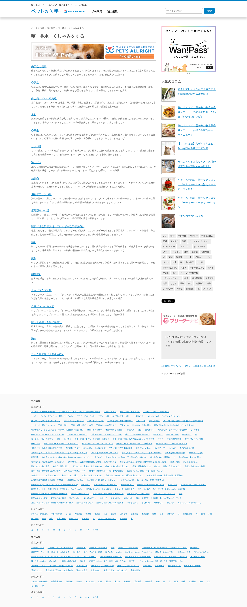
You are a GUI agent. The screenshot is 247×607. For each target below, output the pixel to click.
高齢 (174, 273)
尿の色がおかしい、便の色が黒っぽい (171, 443)
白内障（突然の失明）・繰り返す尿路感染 (106, 471)
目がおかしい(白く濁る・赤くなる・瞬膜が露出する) (142, 480)
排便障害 (35, 457)
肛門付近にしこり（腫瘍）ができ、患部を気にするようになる (56, 489)
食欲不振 (170, 503)
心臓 (105, 514)
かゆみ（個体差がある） (130, 412)
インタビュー (169, 246)
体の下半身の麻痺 (94, 430)
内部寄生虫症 (56, 581)
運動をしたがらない (84, 503)
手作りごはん (207, 236)
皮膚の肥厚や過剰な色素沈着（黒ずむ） (47, 480)
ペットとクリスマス (189, 273)
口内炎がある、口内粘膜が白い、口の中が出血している (164, 548)
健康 (186, 252)
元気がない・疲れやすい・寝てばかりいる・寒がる (178, 430)
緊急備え (190, 289)
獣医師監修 (197, 278)
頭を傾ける (146, 503)
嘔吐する (67, 439)
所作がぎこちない (196, 453)
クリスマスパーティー (200, 241)
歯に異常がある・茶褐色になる (162, 457)
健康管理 (210, 278)
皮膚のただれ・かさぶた (92, 475)
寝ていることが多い (113, 552)
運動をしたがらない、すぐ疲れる (59, 570)
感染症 (113, 514)
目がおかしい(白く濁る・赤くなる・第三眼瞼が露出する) (54, 485)
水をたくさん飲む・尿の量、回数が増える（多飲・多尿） (143, 462)
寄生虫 (88, 514)
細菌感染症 (187, 514)
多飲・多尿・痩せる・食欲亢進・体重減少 (92, 439)
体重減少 (130, 430)
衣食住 (179, 289)
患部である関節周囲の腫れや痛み (104, 453)
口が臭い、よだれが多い (128, 548)
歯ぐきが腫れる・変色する (111, 557)
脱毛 (184, 241)
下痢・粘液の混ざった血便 (82, 425)
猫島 (209, 283)
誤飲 (182, 283)
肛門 (203, 514)
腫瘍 (44, 519)
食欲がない (158, 503)
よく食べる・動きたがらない (43, 425)
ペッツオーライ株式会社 (173, 373)
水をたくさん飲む (197, 557)
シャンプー (168, 289)
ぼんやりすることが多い (74, 421)
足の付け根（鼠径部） (107, 519)
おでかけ (194, 236)
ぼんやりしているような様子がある (45, 421)
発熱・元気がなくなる (172, 466)
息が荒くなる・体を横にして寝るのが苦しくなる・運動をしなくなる (59, 453)
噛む (172, 236)
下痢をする (124, 425)
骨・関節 (123, 519)
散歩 (174, 262)
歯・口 (117, 581)
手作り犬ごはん (170, 268)
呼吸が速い (186, 434)
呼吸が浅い (158, 434)
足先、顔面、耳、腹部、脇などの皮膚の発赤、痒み (52, 503)
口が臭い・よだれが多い (77, 434)
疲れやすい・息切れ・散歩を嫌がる (87, 466)
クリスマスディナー (172, 278)
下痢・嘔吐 (62, 425)
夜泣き (160, 439)
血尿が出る (128, 498)
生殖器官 (145, 514)
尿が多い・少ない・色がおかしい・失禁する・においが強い (149, 552)
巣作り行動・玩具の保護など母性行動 (46, 448)
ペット (166, 262)
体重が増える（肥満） (114, 430)
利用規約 (165, 366)
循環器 (97, 514)
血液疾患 (85, 519)
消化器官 (134, 514)
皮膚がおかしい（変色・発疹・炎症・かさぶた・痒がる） (112, 561)
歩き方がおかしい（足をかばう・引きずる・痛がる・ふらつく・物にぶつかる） (63, 557)
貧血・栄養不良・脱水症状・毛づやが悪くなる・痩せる (158, 498)
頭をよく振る (132, 503)
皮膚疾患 (170, 514)
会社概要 (197, 366)
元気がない (149, 430)
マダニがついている (95, 421)
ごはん (198, 257)
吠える (211, 268)
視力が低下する (174, 566)
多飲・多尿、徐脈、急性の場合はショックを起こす (133, 439)
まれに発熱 (140, 421)
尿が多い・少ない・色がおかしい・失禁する (134, 443)
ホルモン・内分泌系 (39, 514)
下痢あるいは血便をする (106, 425)
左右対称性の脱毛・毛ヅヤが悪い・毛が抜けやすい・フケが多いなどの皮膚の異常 (99, 448)
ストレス (207, 289)
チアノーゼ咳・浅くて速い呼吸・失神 (113, 416)
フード (166, 252)
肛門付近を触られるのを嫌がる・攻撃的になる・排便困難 (161, 489)
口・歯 (68, 514)
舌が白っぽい (74, 498)
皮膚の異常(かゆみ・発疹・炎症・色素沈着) (164, 475)
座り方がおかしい (143, 448)
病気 (190, 283)
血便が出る (115, 498)
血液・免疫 (61, 519)
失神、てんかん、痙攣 (93, 552)
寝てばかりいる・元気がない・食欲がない (61, 443)
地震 (165, 283)
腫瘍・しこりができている (164, 494)
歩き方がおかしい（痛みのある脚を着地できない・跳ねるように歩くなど (72, 457)
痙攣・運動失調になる (142, 466)
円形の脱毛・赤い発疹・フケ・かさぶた (47, 434)
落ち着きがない (90, 498)
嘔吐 (58, 439)
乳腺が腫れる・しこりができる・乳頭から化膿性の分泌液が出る (57, 430)
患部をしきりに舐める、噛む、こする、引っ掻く (141, 453)
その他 (95, 530)
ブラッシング (184, 246)
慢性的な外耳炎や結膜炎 (175, 453)
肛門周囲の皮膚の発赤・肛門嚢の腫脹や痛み (49, 494)
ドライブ (176, 252)
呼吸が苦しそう (172, 434)
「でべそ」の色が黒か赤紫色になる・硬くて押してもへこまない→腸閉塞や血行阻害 (65, 412)
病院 (171, 257)
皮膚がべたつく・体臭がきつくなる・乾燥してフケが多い (54, 475)
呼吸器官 (78, 514)
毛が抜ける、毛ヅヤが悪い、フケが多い (170, 557)
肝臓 (210, 514)
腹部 (51, 519)
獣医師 (179, 257)
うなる (173, 283)
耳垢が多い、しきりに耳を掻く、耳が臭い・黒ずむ (52, 566)
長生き (183, 268)
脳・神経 (35, 519)
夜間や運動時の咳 (174, 439)
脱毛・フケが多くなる (80, 494)
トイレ (208, 257)
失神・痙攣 (35, 443)
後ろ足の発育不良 (187, 448)
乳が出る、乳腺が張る (98, 548)
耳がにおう (172, 485)
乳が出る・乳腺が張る (142, 425)
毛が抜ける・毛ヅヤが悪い (190, 457)
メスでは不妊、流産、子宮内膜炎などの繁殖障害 (183, 421)
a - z (87, 530)
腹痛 (180, 494)
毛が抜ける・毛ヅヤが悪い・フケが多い (47, 462)
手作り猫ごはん (197, 268)
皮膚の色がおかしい (75, 480)
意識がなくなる (184, 552)
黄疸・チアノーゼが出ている (189, 503)
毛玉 (186, 278)
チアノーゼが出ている (85, 416)
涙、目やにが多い (190, 462)
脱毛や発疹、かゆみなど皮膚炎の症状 (108, 494)
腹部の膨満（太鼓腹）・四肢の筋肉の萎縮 (48, 498)
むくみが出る (154, 421)
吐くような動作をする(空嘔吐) (137, 434)
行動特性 (205, 252)
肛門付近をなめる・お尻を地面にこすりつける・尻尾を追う (110, 489)
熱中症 (195, 252)
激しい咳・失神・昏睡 (40, 466)
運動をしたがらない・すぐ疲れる (110, 503)
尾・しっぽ (90, 581)
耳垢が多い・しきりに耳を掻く (193, 485)
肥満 (165, 241)
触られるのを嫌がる (192, 566)
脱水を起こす (81, 566)
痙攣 (154, 514)
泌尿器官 (123, 514)
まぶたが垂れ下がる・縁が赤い (120, 421)
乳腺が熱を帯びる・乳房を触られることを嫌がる (174, 425)
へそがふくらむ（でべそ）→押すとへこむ (164, 416)
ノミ (165, 236)
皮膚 (161, 514)
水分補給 (199, 283)
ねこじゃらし (200, 246)
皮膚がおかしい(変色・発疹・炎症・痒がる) (145, 471)
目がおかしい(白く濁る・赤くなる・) (102, 480)
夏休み (166, 273)
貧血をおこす (36, 570)
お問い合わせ (208, 366)
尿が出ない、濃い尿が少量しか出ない (97, 443)
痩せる (157, 466)
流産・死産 (175, 462)
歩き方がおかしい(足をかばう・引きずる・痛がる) (125, 457)
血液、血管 (73, 519)
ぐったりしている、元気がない (60, 548)
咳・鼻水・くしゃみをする (42, 439)
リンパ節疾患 (56, 514)
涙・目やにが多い (38, 561)
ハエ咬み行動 (138, 416)
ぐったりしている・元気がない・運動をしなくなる (52, 416)
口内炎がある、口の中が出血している (106, 434)
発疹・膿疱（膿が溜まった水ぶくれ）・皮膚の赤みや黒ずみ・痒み (58, 471)
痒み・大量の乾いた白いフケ (117, 466)
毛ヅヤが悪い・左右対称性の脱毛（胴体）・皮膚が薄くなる (91, 462)
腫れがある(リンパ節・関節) (138, 494)
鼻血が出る (135, 570)
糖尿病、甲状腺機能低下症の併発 (150, 485)
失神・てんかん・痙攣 (194, 439)
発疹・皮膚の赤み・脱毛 (195, 466)
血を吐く (103, 498)
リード (189, 257)
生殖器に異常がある (61, 466)
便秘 (140, 430)
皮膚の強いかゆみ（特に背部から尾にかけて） (124, 475)
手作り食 (182, 236)
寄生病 (79, 581)
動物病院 (190, 262)
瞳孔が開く (85, 485)
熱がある (53, 561)
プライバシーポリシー (181, 366)
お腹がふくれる (110, 412)
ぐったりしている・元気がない (156, 412)
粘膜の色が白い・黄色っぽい (105, 485)
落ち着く (174, 241)
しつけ (200, 262)
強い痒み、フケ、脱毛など (165, 448)
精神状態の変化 (127, 485)
